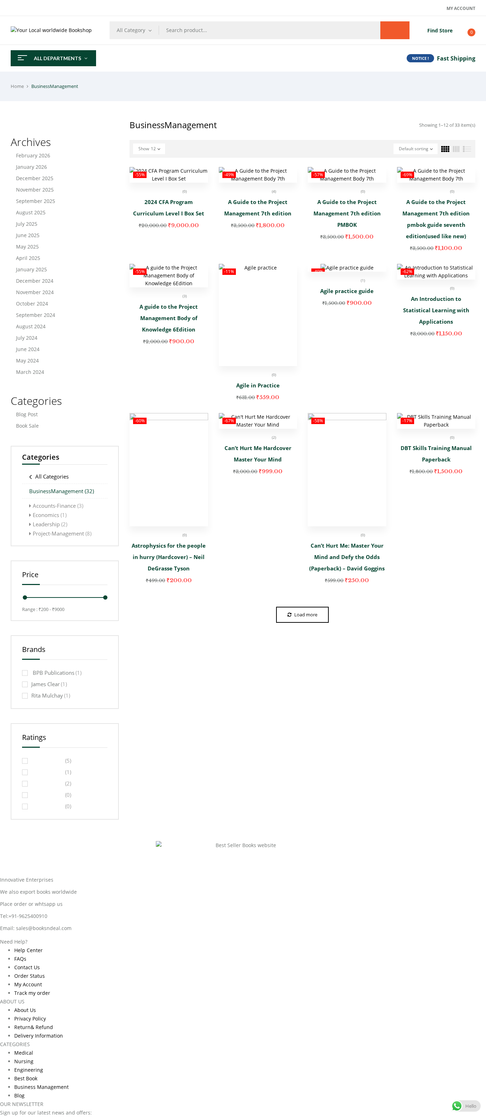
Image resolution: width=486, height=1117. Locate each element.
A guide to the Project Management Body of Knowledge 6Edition (168, 318)
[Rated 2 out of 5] (47, 795)
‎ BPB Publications (56, 672)
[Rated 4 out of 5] (47, 772)
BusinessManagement (61, 491)
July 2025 (26, 223)
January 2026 (31, 166)
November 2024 (35, 292)
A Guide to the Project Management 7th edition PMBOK (347, 213)
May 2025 (27, 246)
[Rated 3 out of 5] (47, 783)
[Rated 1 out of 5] (47, 806)
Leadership (50, 524)
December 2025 (34, 178)
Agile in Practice (258, 385)
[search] (395, 30)
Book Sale (27, 425)
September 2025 (35, 201)
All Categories (52, 476)
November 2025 (35, 189)
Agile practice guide (347, 290)
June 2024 (27, 349)
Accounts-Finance (58, 505)
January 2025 (31, 269)
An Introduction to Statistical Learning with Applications (436, 310)
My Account (461, 8)
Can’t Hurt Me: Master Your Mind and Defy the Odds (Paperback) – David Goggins (347, 557)
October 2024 (32, 303)
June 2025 (27, 235)
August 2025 (31, 212)
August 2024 (31, 326)
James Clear (49, 684)
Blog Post (27, 414)
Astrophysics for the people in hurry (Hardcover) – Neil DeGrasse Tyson (169, 557)
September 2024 (35, 315)
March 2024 (30, 372)
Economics (50, 514)
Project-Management (62, 533)
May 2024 (27, 360)
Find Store (440, 30)
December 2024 (34, 280)
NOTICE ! (420, 58)
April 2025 (28, 258)
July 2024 (26, 337)
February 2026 (33, 155)
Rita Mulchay (50, 695)
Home (17, 86)
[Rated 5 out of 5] (47, 760)
